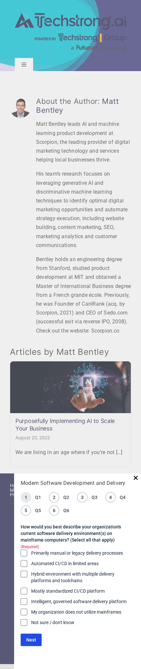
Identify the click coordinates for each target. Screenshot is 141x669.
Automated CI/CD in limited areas (65, 563)
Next (31, 639)
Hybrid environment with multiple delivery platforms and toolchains (72, 577)
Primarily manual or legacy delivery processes (77, 553)
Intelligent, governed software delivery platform (79, 601)
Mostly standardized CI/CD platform (68, 591)
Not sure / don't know (52, 622)
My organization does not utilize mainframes (76, 612)
